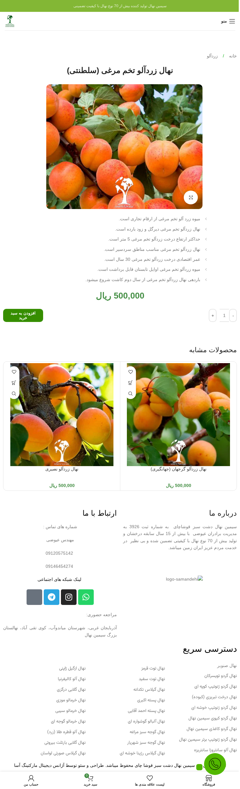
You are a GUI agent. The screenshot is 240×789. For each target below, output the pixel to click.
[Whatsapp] (86, 597)
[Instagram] (69, 597)
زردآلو (212, 55)
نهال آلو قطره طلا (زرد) (66, 732)
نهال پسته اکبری (151, 700)
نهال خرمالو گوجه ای (68, 721)
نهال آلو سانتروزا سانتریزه (215, 750)
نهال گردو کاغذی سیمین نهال (212, 729)
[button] (130, 382)
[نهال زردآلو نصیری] (61, 414)
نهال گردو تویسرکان (220, 676)
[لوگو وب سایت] (10, 20)
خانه (232, 55)
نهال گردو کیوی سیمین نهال (212, 718)
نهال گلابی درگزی (71, 689)
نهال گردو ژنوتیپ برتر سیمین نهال (208, 739)
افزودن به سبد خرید (23, 315)
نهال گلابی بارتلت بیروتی (65, 742)
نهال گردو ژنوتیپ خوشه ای (214, 707)
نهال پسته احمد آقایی (146, 711)
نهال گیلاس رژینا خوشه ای (142, 753)
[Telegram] (51, 597)
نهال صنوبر (227, 665)
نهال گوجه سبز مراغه (147, 732)
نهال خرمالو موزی (71, 700)
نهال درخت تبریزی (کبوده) (214, 697)
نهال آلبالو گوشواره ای (146, 721)
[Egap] (34, 597)
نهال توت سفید (152, 679)
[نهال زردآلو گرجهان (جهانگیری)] (178, 414)
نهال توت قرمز (153, 668)
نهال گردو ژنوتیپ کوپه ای (215, 686)
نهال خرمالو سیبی (70, 711)
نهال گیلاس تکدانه (149, 689)
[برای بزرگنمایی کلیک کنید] (191, 198)
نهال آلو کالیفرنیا (72, 679)
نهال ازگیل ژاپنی (72, 668)
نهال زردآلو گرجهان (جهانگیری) (179, 468)
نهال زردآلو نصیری (61, 468)
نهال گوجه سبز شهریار (146, 742)
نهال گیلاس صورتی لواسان (63, 753)
